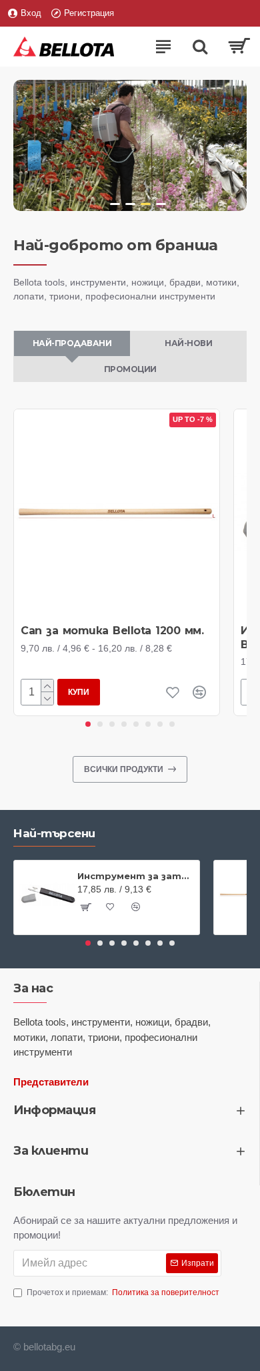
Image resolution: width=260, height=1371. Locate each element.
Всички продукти (123, 769)
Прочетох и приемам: (123, 1292)
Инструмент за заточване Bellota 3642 (136, 876)
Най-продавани (72, 343)
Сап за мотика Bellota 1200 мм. (112, 630)
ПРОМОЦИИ (130, 369)
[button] (88, 724)
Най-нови (188, 343)
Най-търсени (54, 833)
